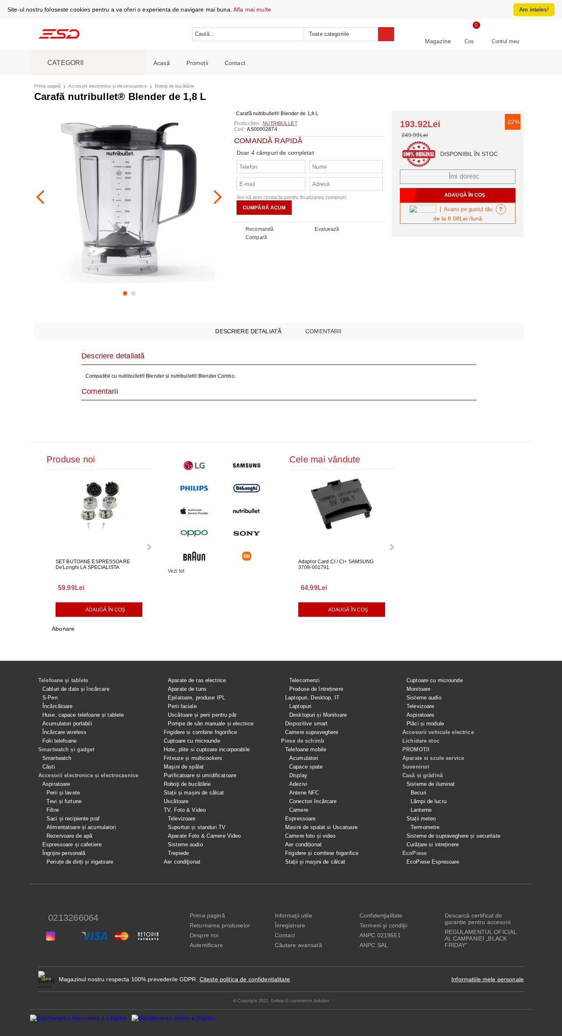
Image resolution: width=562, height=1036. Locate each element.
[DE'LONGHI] (247, 488)
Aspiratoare (56, 784)
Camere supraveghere (311, 732)
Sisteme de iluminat (430, 784)
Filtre (52, 810)
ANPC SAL (374, 945)
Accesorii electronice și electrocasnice (107, 86)
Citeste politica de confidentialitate (245, 979)
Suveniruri (416, 767)
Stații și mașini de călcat (194, 793)
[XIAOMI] (247, 556)
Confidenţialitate (381, 915)
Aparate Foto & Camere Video (204, 836)
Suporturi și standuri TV (196, 827)
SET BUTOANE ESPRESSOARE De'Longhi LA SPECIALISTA (93, 564)
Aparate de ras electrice (197, 680)
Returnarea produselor (220, 925)
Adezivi (298, 784)
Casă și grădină (422, 775)
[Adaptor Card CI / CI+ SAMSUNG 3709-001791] (342, 515)
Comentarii (323, 331)
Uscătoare (176, 801)
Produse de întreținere (316, 689)
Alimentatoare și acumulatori (81, 827)
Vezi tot (176, 571)
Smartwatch (56, 758)
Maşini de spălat (184, 767)
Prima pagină (47, 86)
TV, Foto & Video (185, 810)
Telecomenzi (304, 680)
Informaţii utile (293, 915)
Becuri (418, 793)
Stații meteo (421, 818)
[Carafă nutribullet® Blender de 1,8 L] (129, 197)
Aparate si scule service (433, 758)
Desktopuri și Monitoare (318, 715)
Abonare (63, 628)
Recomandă (260, 229)
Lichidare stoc (420, 741)
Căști (48, 767)
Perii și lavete (63, 793)
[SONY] (247, 533)
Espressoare (300, 818)
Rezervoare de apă (69, 836)
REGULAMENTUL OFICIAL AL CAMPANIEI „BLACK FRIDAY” (481, 938)
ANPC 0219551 (380, 935)
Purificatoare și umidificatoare (200, 775)
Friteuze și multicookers (193, 758)
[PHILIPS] (194, 488)
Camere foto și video (310, 836)
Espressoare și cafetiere (72, 844)
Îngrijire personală (63, 853)
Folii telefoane (59, 741)
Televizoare (181, 818)
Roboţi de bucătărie (174, 86)
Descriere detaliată (248, 331)
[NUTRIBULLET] (247, 511)
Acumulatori (303, 758)
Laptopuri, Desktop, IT (312, 698)
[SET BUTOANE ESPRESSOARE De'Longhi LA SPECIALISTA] (99, 515)
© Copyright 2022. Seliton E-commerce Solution (281, 1000)
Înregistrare (290, 925)
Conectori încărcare (313, 801)
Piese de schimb (302, 741)
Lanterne (421, 810)
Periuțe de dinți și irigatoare (79, 862)
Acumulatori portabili (67, 723)
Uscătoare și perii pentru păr (202, 715)
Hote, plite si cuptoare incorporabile (207, 749)
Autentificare (206, 945)
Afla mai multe (252, 9)
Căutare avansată (298, 945)
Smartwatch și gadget (66, 749)
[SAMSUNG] (247, 465)
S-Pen (50, 698)
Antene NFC (304, 793)
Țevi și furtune (63, 801)
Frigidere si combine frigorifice (200, 732)
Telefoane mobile (305, 749)
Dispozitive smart (306, 723)
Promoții (197, 63)
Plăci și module (425, 723)
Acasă (161, 63)
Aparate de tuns (187, 689)
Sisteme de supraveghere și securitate (453, 836)
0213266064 (73, 918)
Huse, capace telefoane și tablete (83, 715)
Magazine (438, 41)
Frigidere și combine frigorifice (321, 853)
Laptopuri (300, 706)
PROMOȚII (416, 749)
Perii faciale (182, 706)
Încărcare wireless (64, 732)
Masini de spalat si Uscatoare (321, 827)
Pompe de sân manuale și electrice (210, 723)
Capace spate (306, 767)
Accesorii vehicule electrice (438, 732)
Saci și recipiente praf (73, 818)
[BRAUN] (194, 556)
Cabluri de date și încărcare (75, 689)
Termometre (425, 827)
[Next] (215, 197)
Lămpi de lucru (428, 801)
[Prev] (43, 197)
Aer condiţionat (182, 862)
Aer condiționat (303, 844)
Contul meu (505, 41)
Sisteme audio (185, 844)
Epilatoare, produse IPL (196, 698)
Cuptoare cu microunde (192, 741)
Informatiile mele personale (487, 979)
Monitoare (418, 689)
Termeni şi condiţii (383, 925)
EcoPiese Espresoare (432, 862)
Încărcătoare (57, 706)
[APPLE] (194, 511)
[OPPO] (194, 533)
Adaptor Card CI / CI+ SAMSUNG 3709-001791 (336, 564)
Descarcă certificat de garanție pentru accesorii (478, 918)
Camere (298, 810)
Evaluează (327, 229)
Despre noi (204, 935)
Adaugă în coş (105, 610)
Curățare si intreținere (432, 844)
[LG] (194, 465)
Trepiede (178, 853)
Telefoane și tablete (63, 680)
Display (298, 775)
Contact (235, 63)
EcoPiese (414, 853)
